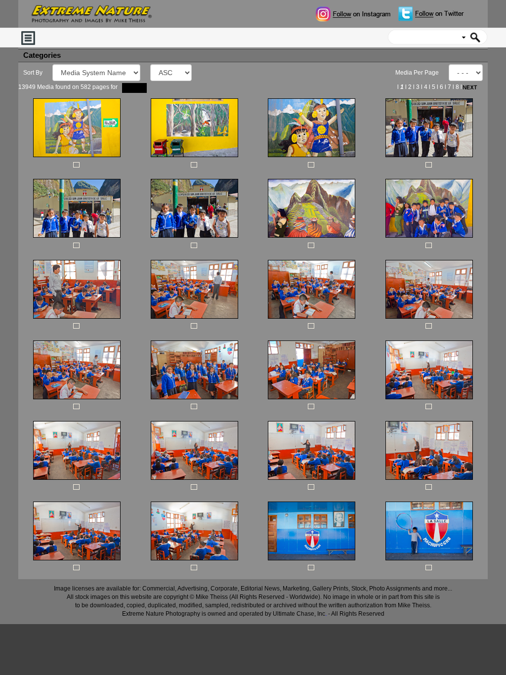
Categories (42, 55)
